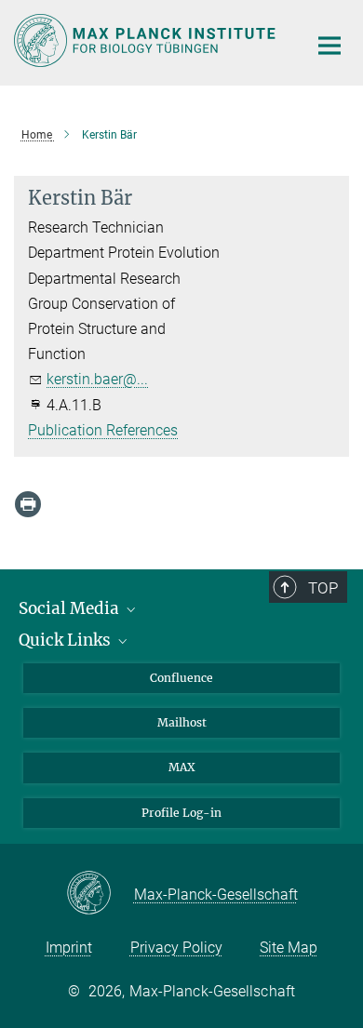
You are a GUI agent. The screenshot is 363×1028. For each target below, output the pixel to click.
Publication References (103, 430)
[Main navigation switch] (329, 45)
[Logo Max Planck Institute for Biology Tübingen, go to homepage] (146, 40)
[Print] (28, 504)
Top (323, 588)
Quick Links (66, 640)
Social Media (71, 608)
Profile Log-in (181, 813)
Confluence (181, 678)
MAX (181, 767)
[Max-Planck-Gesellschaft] (100, 894)
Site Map (288, 947)
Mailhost (182, 722)
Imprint (69, 947)
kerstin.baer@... (97, 379)
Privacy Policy (176, 947)
